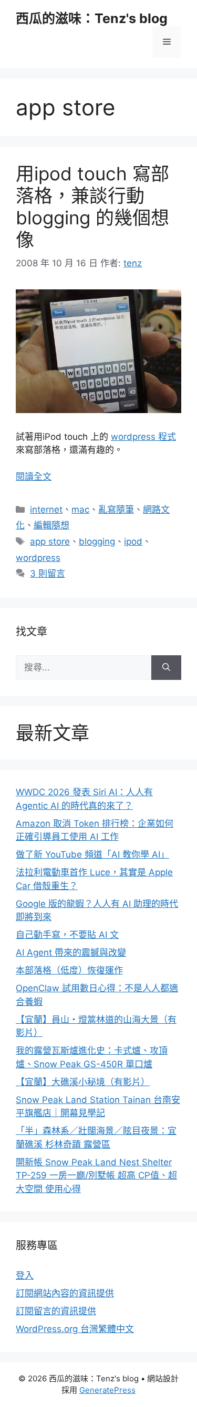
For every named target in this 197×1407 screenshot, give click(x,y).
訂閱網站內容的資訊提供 (65, 1293)
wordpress (38, 558)
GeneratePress (107, 1390)
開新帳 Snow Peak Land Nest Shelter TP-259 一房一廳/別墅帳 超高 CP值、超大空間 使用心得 (96, 1175)
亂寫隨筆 (116, 509)
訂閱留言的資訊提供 (56, 1311)
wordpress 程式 (143, 436)
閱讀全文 (33, 476)
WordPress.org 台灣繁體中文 (75, 1329)
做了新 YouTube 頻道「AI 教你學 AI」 (92, 854)
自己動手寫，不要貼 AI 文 (67, 934)
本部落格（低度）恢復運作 (69, 970)
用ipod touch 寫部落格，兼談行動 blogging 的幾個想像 (92, 207)
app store (50, 541)
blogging (97, 541)
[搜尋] (166, 667)
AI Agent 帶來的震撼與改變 (71, 952)
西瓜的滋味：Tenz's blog (92, 18)
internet (46, 509)
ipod (133, 541)
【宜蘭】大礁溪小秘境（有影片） (83, 1082)
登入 (25, 1275)
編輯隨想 (51, 525)
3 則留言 (47, 573)
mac (80, 509)
